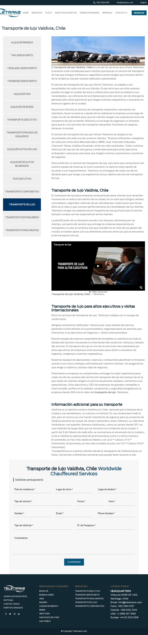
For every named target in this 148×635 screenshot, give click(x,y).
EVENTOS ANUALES (13, 608)
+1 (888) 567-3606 (126, 613)
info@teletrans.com (125, 2)
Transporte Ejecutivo (22, 119)
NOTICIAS (8, 600)
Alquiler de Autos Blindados (22, 164)
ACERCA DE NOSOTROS (15, 596)
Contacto (121, 13)
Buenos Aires (46, 595)
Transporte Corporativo (22, 191)
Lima (41, 599)
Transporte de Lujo (22, 204)
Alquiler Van (22, 94)
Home (26, 13)
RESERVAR (139, 13)
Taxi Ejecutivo (22, 179)
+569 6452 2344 (128, 610)
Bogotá (43, 591)
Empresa (107, 13)
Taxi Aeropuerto (22, 55)
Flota (48, 13)
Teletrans (98, 294)
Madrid (43, 602)
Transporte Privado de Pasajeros (22, 134)
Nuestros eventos (66, 13)
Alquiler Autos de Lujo (22, 149)
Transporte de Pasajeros (22, 217)
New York (44, 614)
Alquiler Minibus (22, 42)
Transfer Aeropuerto (22, 81)
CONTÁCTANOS (12, 604)
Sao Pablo (45, 621)
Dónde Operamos (90, 13)
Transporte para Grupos (22, 230)
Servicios (37, 13)
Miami (42, 610)
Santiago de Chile (49, 617)
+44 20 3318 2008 (129, 617)
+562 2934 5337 (103, 2)
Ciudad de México (48, 606)
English (143, 2)
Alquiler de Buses (22, 107)
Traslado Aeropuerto (22, 68)
